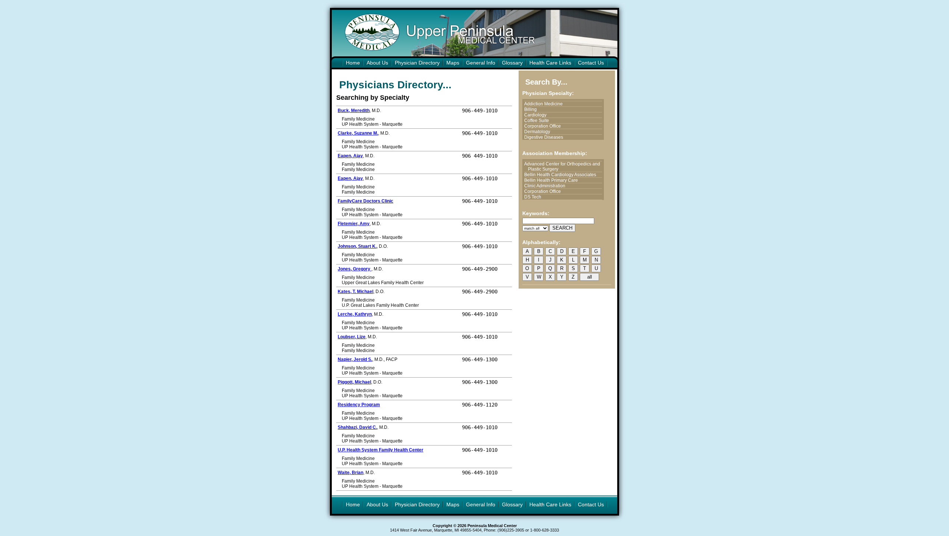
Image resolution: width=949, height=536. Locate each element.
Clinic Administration (546, 185)
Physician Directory (417, 63)
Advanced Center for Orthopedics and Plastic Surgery (564, 166)
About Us (377, 63)
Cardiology (537, 115)
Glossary (512, 63)
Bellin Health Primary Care (553, 180)
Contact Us (591, 63)
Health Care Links (550, 63)
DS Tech (534, 197)
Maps (452, 63)
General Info (480, 63)
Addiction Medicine (545, 103)
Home (353, 63)
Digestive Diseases (545, 137)
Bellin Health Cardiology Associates (562, 174)
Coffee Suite (538, 120)
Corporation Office (544, 126)
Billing (532, 109)
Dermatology (539, 131)
